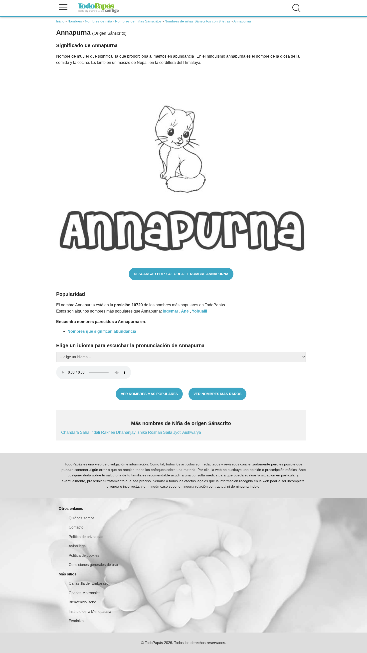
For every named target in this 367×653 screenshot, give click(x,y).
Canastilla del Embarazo (88, 583)
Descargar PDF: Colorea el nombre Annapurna (181, 274)
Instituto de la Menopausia (90, 611)
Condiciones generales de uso (93, 564)
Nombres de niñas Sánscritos (138, 21)
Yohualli (199, 311)
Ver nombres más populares (149, 394)
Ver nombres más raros (217, 394)
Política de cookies (84, 555)
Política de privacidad (86, 537)
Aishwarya (191, 432)
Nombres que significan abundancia (101, 331)
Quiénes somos (82, 518)
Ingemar (171, 311)
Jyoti (177, 432)
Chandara (70, 432)
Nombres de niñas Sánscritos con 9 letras (197, 21)
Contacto (76, 527)
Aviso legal (77, 546)
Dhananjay (126, 432)
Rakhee (108, 432)
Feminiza (76, 621)
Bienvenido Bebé (82, 602)
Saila (168, 432)
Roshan (155, 432)
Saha (85, 432)
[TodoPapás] (98, 12)
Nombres (74, 21)
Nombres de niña (98, 21)
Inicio (60, 21)
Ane (185, 311)
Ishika (142, 432)
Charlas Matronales (85, 593)
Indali (95, 432)
